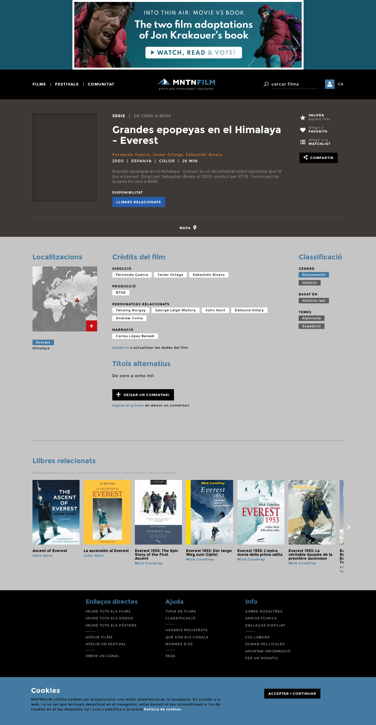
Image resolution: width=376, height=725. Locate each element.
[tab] (188, 227)
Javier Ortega (167, 154)
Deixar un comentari (146, 395)
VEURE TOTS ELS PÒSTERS (111, 625)
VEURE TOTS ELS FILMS (108, 611)
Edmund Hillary (249, 310)
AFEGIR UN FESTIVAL (106, 644)
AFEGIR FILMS (99, 637)
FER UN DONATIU (261, 658)
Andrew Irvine (129, 318)
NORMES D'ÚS (179, 644)
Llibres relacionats (138, 202)
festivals (67, 84)
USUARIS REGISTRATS (186, 630)
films (39, 84)
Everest (43, 342)
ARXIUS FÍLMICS (261, 618)
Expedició (311, 326)
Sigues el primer (128, 405)
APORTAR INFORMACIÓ (268, 651)
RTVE (121, 292)
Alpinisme (311, 318)
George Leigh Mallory (175, 310)
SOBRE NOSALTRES (264, 611)
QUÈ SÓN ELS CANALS (187, 637)
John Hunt (215, 310)
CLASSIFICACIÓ (180, 618)
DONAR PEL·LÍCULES (265, 644)
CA (341, 84)
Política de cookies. (163, 709)
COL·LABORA (257, 637)
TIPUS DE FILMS (180, 611)
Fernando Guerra (131, 154)
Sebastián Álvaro (204, 154)
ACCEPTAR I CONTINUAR (292, 693)
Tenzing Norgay (131, 310)
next (348, 527)
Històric (309, 283)
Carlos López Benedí (135, 336)
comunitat (101, 84)
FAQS (170, 656)
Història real (313, 300)
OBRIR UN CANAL (102, 656)
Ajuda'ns (120, 347)
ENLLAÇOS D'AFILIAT (265, 625)
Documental (313, 275)
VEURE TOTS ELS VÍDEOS (109, 618)
